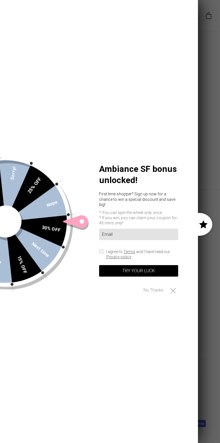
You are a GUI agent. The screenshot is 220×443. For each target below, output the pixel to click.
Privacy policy (118, 256)
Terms (129, 251)
